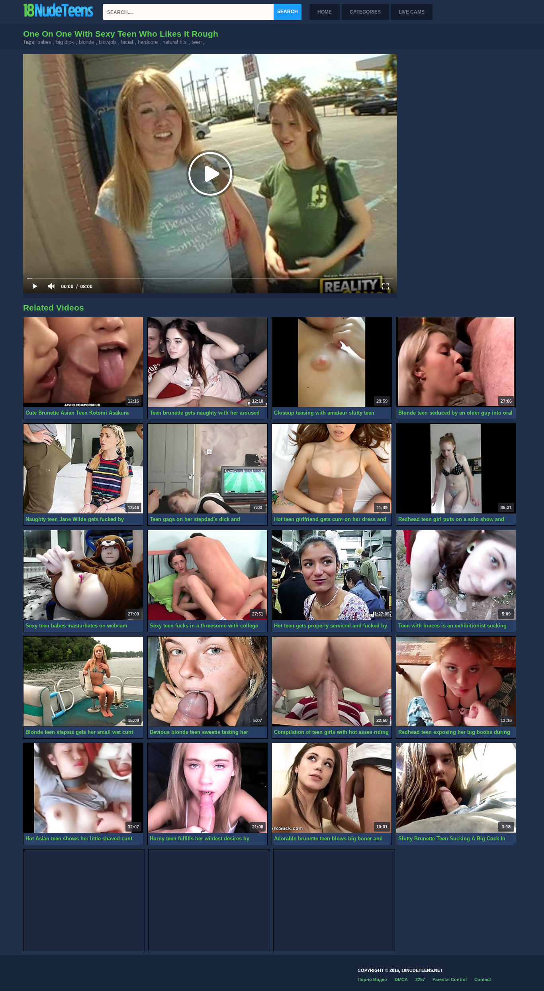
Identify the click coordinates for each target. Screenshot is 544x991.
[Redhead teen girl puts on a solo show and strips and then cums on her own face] (456, 469)
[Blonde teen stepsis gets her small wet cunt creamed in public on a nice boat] (83, 682)
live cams (412, 12)
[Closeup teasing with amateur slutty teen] (331, 362)
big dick (65, 42)
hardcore (148, 42)
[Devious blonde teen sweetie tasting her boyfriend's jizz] (207, 682)
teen (197, 42)
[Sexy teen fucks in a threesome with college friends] (207, 575)
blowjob (107, 42)
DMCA (401, 979)
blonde (86, 42)
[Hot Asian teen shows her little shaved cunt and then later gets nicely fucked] (83, 788)
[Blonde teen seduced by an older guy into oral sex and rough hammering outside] (456, 362)
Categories (365, 12)
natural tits (174, 42)
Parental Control (449, 979)
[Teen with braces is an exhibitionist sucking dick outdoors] (456, 575)
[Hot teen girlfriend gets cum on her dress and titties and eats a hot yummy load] (331, 469)
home (324, 12)
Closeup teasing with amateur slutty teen (324, 413)
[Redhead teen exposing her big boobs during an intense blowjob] (456, 682)
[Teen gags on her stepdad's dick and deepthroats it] (207, 469)
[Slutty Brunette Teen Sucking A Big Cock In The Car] (456, 788)
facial (127, 42)
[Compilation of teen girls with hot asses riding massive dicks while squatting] (331, 682)
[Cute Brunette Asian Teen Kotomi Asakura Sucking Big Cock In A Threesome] (83, 362)
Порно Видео (372, 979)
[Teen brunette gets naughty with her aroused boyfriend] (207, 362)
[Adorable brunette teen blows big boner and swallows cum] (331, 788)
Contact (482, 979)
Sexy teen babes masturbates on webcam (76, 626)
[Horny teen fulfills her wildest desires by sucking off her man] (207, 788)
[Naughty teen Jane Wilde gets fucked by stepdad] (83, 469)
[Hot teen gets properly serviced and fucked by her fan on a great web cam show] (331, 575)
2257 (420, 979)
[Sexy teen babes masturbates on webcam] (83, 575)
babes (44, 42)
